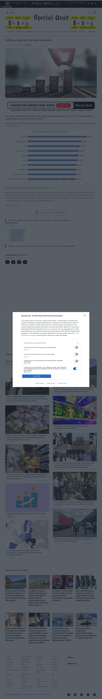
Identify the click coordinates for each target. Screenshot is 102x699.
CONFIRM (36, 376)
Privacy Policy (62, 383)
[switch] (75, 347)
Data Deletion (39, 383)
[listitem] (51, 343)
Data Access (51, 383)
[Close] (85, 316)
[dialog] (51, 349)
